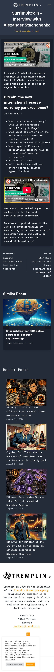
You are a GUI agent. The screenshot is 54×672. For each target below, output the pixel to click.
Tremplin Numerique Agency (31, 590)
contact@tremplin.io (27, 626)
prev (6, 326)
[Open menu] (49, 5)
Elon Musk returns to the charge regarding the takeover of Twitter (41, 265)
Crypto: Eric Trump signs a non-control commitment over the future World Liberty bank (26, 456)
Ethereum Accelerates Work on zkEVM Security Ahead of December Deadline (25, 501)
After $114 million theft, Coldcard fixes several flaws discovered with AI (25, 411)
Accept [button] (30, 664)
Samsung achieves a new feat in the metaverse (12, 261)
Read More (10, 660)
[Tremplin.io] (27, 5)
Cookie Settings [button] (14, 664)
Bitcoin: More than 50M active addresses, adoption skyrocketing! (25, 335)
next (48, 326)
